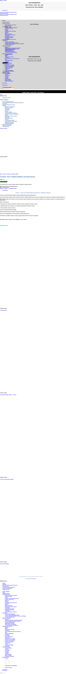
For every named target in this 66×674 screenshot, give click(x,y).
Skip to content (3, 0)
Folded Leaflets (8, 111)
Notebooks (7, 64)
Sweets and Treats (8, 67)
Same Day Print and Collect (11, 121)
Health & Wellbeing (9, 60)
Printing (4, 105)
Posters (6, 30)
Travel (6, 69)
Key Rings (7, 62)
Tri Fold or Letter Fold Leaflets (6, 479)
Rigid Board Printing (9, 50)
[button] (1, 94)
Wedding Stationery (9, 37)
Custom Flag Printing (9, 49)
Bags (6, 628)
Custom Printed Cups (10, 617)
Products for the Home (10, 638)
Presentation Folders (9, 36)
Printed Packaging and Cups (9, 104)
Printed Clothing (6, 72)
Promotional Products (7, 53)
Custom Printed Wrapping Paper (11, 42)
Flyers (6, 26)
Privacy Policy (6, 586)
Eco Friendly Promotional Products (12, 58)
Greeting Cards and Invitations (12, 114)
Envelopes (7, 35)
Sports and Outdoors (9, 66)
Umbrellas (7, 71)
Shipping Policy (6, 589)
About (4, 583)
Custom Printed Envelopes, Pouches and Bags (14, 43)
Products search (7, 26)
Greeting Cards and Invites (10, 31)
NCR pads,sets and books (10, 34)
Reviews (4, 584)
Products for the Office (9, 65)
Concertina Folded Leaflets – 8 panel (8, 394)
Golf (6, 59)
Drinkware (7, 57)
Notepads (7, 117)
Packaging (5, 40)
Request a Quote (4, 181)
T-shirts (6, 74)
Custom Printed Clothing (8, 101)
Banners (6, 29)
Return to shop (8, 667)
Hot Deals (5, 103)
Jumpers (7, 77)
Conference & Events (9, 56)
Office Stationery (9, 118)
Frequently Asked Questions (9, 587)
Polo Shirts (7, 75)
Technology (7, 68)
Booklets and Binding (10, 106)
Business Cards (8, 25)
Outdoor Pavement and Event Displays (13, 620)
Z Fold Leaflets (3, 310)
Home (4, 20)
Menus (6, 33)
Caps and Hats (8, 73)
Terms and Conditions (7, 588)
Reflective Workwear (9, 81)
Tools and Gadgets (9, 70)
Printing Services (6, 23)
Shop (5, 174)
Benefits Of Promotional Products (10, 585)
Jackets (6, 78)
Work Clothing (8, 80)
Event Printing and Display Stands (12, 48)
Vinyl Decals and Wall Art (10, 51)
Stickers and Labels (9, 28)
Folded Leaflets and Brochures (11, 27)
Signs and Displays (7, 125)
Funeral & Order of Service (10, 39)
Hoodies (6, 76)
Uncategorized (6, 126)
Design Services (6, 22)
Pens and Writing (8, 63)
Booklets (7, 32)
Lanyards (7, 61)
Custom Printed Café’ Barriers (11, 52)
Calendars (7, 38)
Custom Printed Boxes (9, 41)
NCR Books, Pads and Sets (11, 116)
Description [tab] (5, 190)
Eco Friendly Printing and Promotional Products (13, 102)
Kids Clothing (8, 79)
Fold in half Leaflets (4, 563)
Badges (6, 55)
